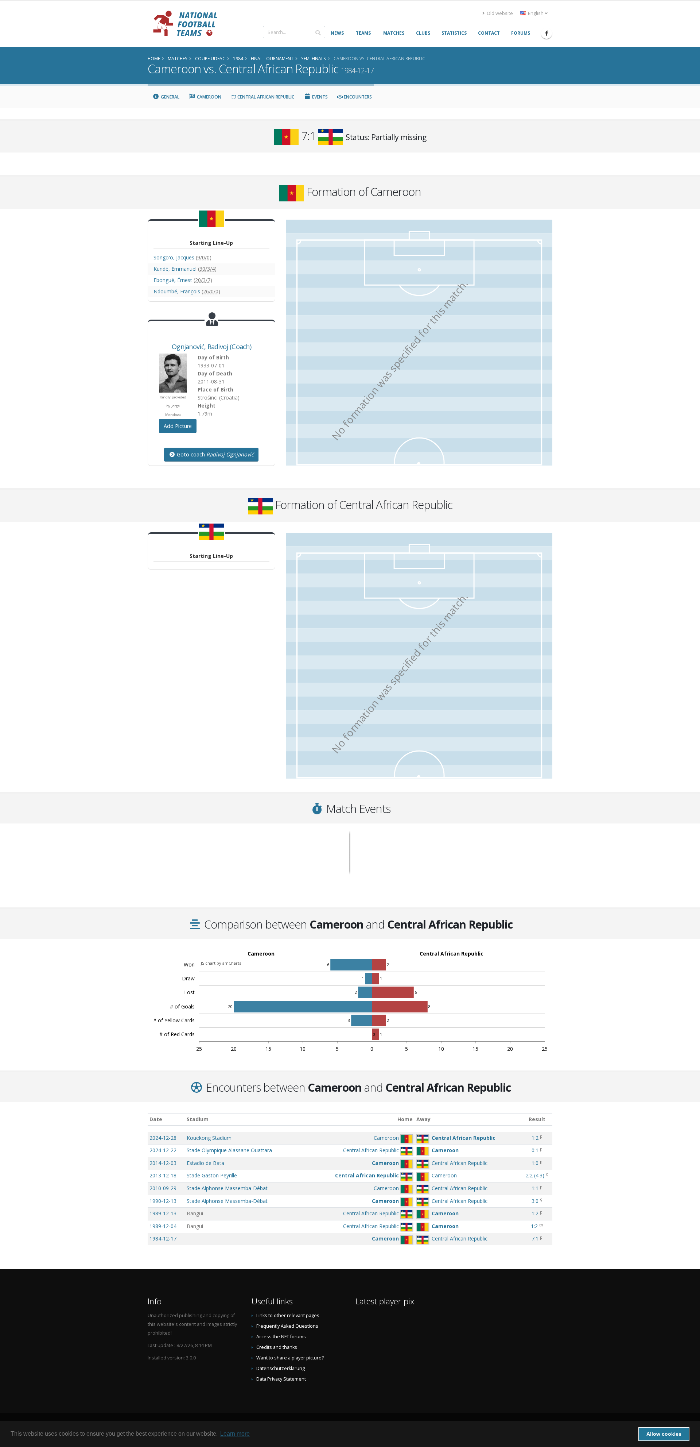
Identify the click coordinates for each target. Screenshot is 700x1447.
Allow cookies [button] (663, 1434)
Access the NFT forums (281, 1337)
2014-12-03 (162, 1162)
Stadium (198, 1119)
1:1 (535, 1188)
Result (537, 1119)
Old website (499, 13)
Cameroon (208, 97)
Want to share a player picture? (290, 1358)
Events (319, 97)
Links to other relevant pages (287, 1315)
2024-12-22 (162, 1150)
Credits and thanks (276, 1347)
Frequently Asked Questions (287, 1326)
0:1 (535, 1150)
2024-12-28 (162, 1137)
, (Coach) (211, 346)
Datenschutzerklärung (280, 1368)
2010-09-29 (162, 1188)
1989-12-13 (162, 1213)
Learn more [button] (235, 1434)
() (535, 1175)
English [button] (536, 13)
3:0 (535, 1200)
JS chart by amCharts (221, 963)
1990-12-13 (162, 1200)
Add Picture (178, 425)
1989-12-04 (162, 1226)
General (169, 97)
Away (423, 1119)
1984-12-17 (162, 1238)
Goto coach (214, 454)
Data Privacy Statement (281, 1379)
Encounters (357, 97)
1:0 (535, 1162)
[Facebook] (546, 33)
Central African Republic (265, 97)
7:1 (535, 1238)
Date (155, 1119)
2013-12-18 (162, 1175)
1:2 (535, 1137)
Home (405, 1119)
